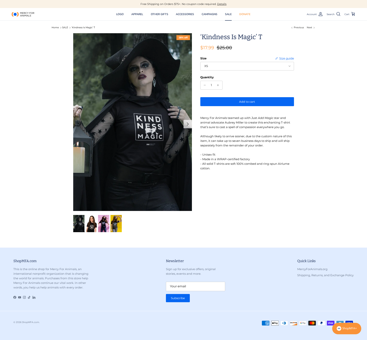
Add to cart (247, 101)
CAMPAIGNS (209, 14)
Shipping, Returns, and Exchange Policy (325, 275)
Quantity (207, 77)
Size (203, 58)
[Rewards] (346, 328)
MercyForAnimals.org (312, 269)
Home (55, 27)
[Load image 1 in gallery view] (132, 122)
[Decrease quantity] (204, 85)
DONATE (244, 14)
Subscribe (178, 298)
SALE (228, 14)
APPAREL (137, 14)
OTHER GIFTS (159, 14)
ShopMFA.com (30, 322)
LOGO (120, 14)
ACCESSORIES (185, 14)
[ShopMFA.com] (22, 14)
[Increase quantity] (219, 85)
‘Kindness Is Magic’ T (83, 27)
